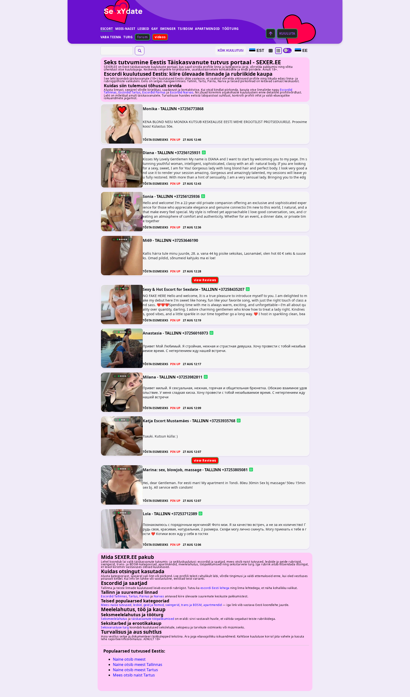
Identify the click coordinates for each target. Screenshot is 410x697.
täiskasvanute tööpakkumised (152, 619)
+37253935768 (222, 420)
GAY (154, 29)
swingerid (172, 605)
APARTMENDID (207, 29)
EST (260, 51)
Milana (149, 376)
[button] (270, 50)
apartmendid (212, 605)
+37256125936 (187, 196)
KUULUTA (287, 33)
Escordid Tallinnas (114, 596)
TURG (128, 37)
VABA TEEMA (110, 37)
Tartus (133, 596)
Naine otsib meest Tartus (135, 669)
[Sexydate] (121, 8)
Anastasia (152, 333)
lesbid (137, 605)
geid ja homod (153, 605)
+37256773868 (191, 108)
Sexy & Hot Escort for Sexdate (170, 289)
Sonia (148, 196)
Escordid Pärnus (154, 92)
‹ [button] (116, 152)
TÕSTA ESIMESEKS (155, 140)
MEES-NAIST (125, 29)
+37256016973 (195, 333)
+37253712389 (184, 513)
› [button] (128, 152)
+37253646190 (185, 240)
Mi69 (147, 240)
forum (142, 37)
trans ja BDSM (191, 605)
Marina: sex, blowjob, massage (172, 469)
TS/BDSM (185, 29)
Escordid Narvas (182, 92)
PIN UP (175, 140)
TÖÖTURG (230, 29)
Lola (147, 513)
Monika (150, 108)
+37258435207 (231, 289)
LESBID (143, 29)
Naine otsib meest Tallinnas (137, 664)
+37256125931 (187, 152)
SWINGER (168, 29)
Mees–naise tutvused (116, 605)
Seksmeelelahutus (114, 619)
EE (305, 51)
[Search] (139, 50)
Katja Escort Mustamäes (166, 420)
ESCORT (106, 29)
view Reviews (205, 280)
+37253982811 (189, 376)
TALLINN (168, 108)
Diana (148, 152)
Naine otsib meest (129, 659)
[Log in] (270, 33)
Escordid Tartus (129, 92)
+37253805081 (235, 469)
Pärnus (144, 596)
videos (160, 37)
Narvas (159, 596)
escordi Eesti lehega (215, 588)
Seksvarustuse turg (115, 627)
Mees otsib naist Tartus (134, 675)
